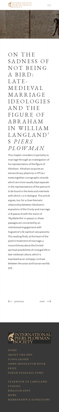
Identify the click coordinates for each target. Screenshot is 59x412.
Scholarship (18, 359)
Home (12, 350)
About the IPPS (20, 354)
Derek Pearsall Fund (26, 372)
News (12, 395)
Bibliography (19, 390)
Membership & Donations (29, 399)
